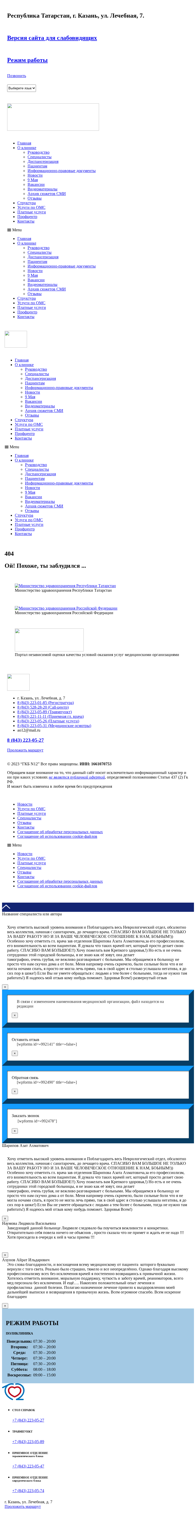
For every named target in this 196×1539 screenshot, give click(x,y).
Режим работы (27, 60)
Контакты (25, 221)
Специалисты (40, 157)
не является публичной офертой (77, 777)
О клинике (26, 148)
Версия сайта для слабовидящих (52, 37)
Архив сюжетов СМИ (47, 193)
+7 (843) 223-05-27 (28, 1420)
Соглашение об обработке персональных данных (60, 832)
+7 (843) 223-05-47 (28, 1466)
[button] (16, 76)
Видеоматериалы (42, 189)
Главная (24, 143)
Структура (26, 203)
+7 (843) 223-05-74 (28, 1490)
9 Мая (33, 180)
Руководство (39, 152)
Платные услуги (31, 212)
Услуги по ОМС (31, 207)
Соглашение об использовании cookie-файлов (57, 836)
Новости (35, 175)
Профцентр (27, 216)
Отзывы (35, 198)
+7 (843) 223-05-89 (28, 1441)
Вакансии (36, 184)
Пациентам (37, 166)
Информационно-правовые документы (62, 170)
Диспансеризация (43, 161)
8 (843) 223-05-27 (25, 740)
